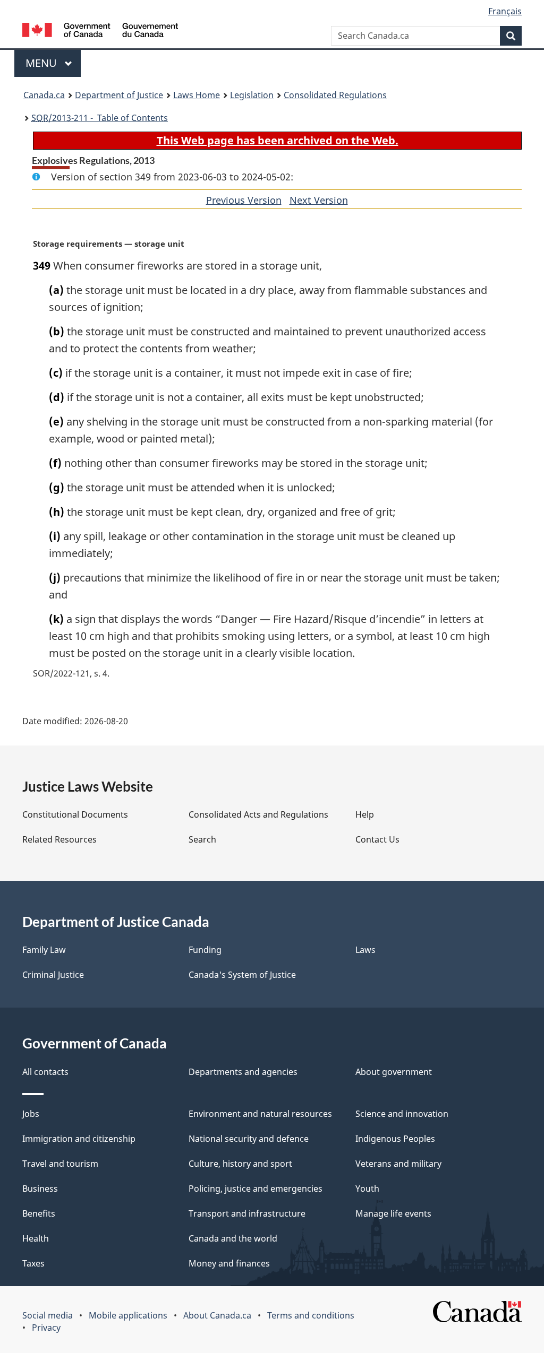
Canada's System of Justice (242, 975)
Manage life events (393, 1213)
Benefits (38, 1213)
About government (393, 1072)
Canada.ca (44, 95)
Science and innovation (401, 1114)
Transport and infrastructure (247, 1213)
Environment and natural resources (260, 1114)
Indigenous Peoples (395, 1138)
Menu (43, 63)
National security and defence (249, 1138)
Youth (367, 1188)
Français (505, 11)
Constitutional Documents (75, 814)
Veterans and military (398, 1163)
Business (40, 1188)
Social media (47, 1315)
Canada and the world (233, 1238)
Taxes (33, 1263)
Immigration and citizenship (78, 1138)
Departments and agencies (243, 1072)
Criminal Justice (53, 975)
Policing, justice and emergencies (255, 1188)
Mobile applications (128, 1315)
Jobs (30, 1114)
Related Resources (59, 839)
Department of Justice (119, 95)
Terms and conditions (310, 1315)
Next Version (319, 200)
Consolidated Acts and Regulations (258, 814)
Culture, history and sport (240, 1163)
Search (202, 839)
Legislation (252, 95)
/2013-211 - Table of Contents (99, 118)
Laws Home (196, 95)
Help (364, 814)
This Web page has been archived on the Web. (277, 140)
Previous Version (244, 200)
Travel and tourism (60, 1163)
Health (35, 1238)
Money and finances (229, 1263)
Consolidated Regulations (335, 95)
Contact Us (377, 839)
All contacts (45, 1072)
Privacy (46, 1327)
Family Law (44, 950)
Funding (205, 950)
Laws (365, 950)
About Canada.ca (217, 1315)
